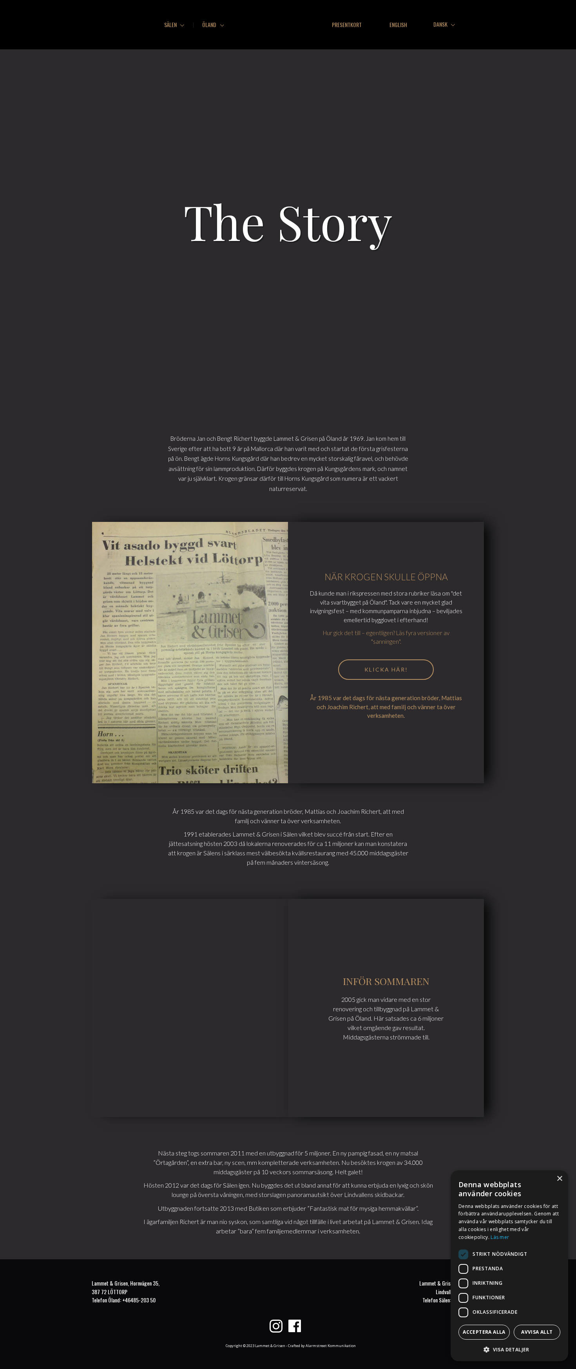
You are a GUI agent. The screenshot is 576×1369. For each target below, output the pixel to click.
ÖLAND (209, 24)
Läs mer (500, 1237)
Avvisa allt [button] (536, 1332)
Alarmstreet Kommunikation (331, 1345)
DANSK (441, 24)
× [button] (559, 1179)
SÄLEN (171, 24)
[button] (509, 1349)
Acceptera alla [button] (484, 1332)
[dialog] (509, 1265)
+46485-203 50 (139, 1300)
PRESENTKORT (347, 24)
